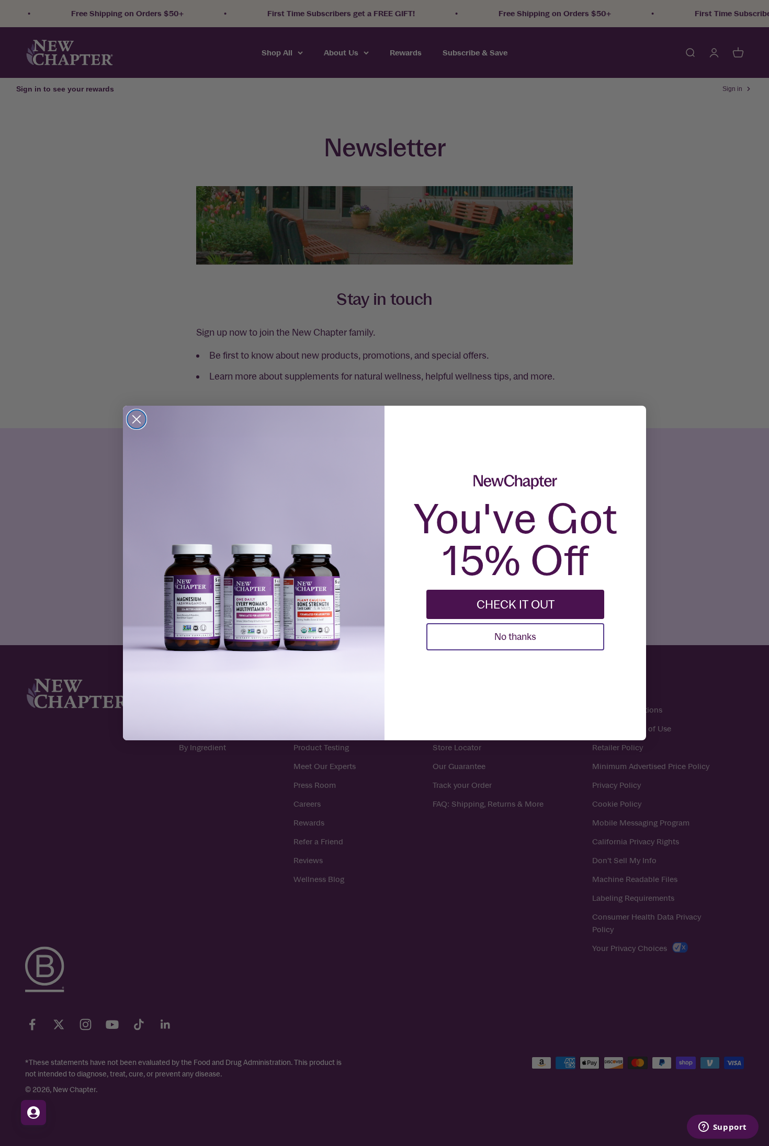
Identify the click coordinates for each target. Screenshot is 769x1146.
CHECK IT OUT (516, 604)
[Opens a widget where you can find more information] (722, 1128)
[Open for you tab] (33, 1112)
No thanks (515, 636)
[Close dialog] (136, 419)
